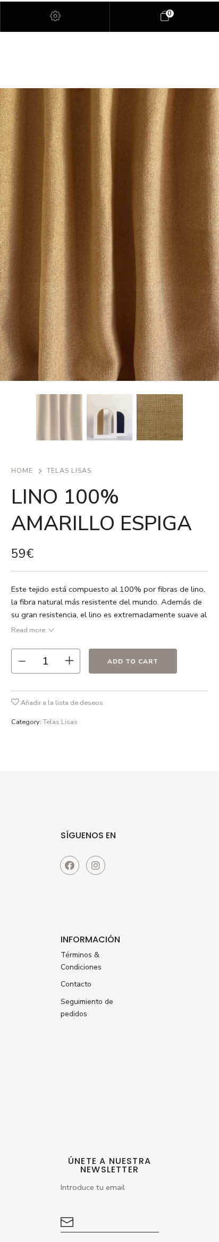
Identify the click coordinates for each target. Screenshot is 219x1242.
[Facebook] (69, 865)
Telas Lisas (69, 470)
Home (22, 470)
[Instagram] (95, 865)
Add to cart (132, 661)
